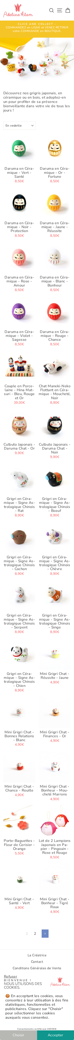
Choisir (18, 1035)
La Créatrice (37, 955)
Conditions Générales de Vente (37, 968)
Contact (37, 961)
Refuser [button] (10, 976)
